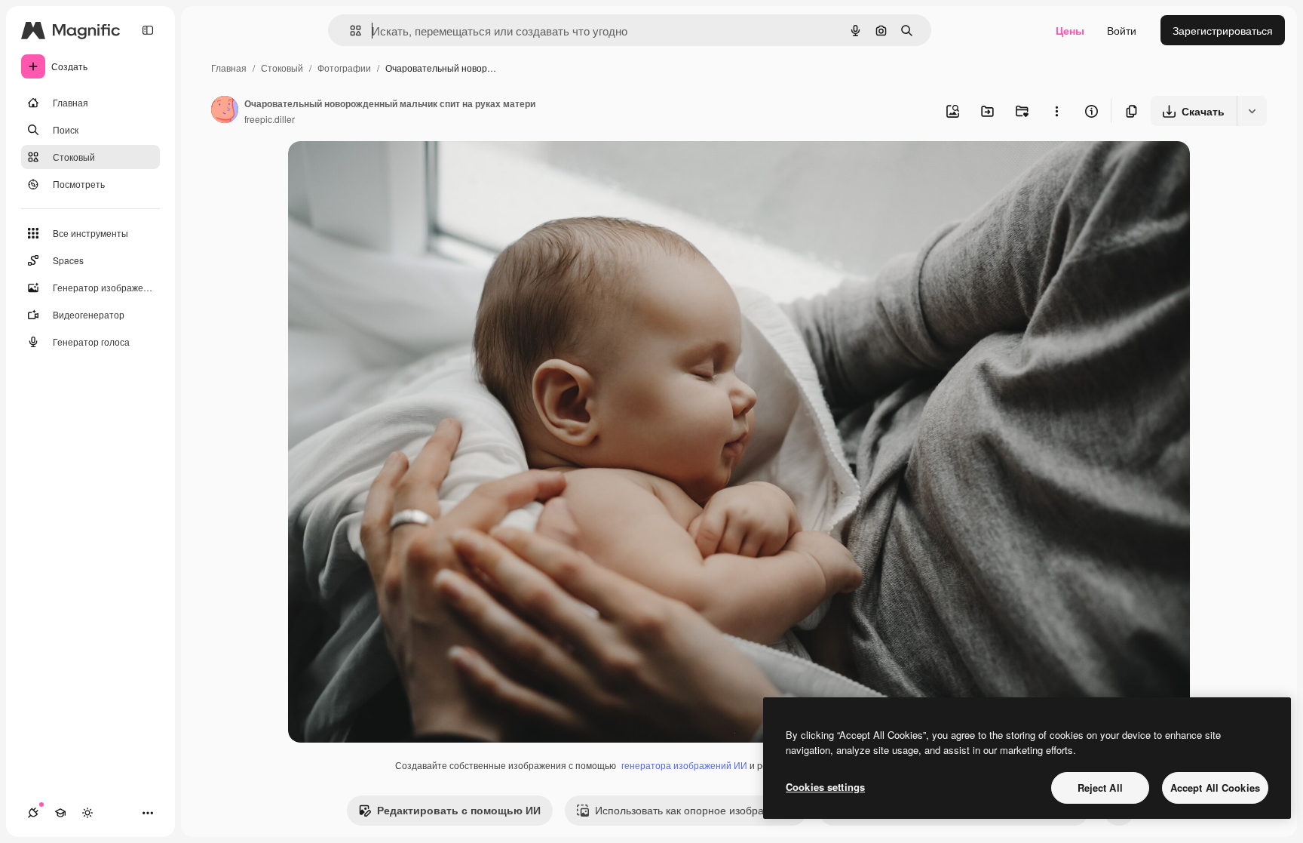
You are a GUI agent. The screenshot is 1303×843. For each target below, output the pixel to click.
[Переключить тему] (87, 813)
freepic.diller (269, 118)
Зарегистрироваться (1223, 30)
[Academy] (60, 813)
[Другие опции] (1056, 111)
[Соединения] (33, 813)
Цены (1070, 30)
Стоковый (282, 67)
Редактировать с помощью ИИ (459, 809)
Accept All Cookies (1215, 787)
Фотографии (344, 67)
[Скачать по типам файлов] (1252, 111)
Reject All (1100, 787)
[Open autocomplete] (349, 30)
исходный (389, 170)
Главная (229, 67)
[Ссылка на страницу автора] (224, 111)
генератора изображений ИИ (684, 764)
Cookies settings (825, 787)
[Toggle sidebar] (148, 30)
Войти (1121, 30)
